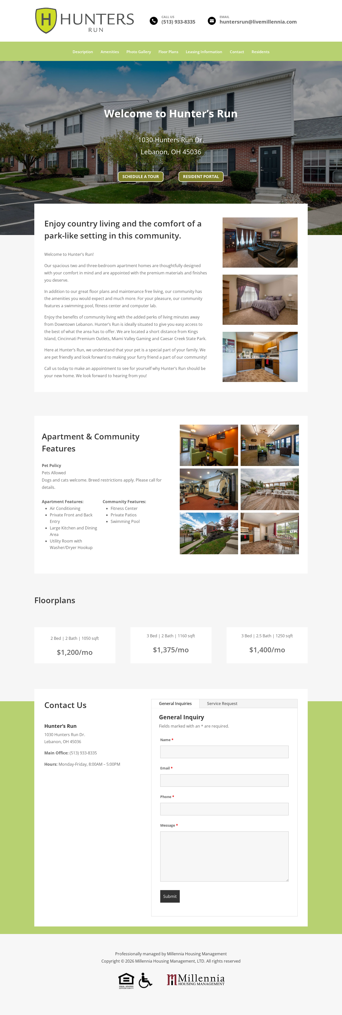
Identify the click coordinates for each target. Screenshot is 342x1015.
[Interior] (260, 266)
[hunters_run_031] (270, 508)
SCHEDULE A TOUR (140, 176)
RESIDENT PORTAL (201, 176)
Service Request (222, 703)
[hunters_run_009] (270, 464)
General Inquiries (175, 703)
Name (167, 739)
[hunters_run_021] (209, 464)
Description (83, 52)
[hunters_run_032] (209, 553)
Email (166, 768)
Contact (237, 52)
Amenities (110, 52)
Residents (260, 52)
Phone (167, 796)
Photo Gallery (138, 52)
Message (169, 825)
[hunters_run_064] (270, 553)
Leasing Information (204, 52)
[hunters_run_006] (209, 508)
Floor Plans (168, 52)
